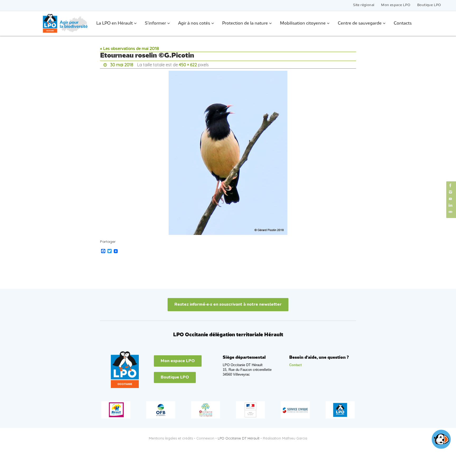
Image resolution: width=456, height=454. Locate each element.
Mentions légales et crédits (171, 438)
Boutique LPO (429, 5)
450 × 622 (188, 64)
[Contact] (450, 212)
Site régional (363, 5)
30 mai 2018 (121, 64)
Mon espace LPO (395, 5)
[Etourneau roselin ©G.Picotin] (228, 153)
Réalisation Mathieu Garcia (285, 438)
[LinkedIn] (450, 205)
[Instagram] (450, 192)
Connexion (205, 438)
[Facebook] (450, 185)
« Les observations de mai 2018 (129, 49)
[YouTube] (450, 199)
